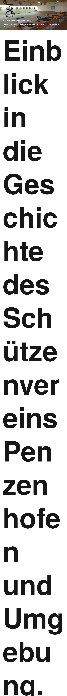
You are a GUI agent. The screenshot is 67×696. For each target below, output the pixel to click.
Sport (43, 24)
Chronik (16, 27)
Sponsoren (7, 27)
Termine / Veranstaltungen (29, 24)
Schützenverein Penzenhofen (16, 20)
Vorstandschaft (54, 24)
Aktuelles (14, 24)
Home (6, 24)
